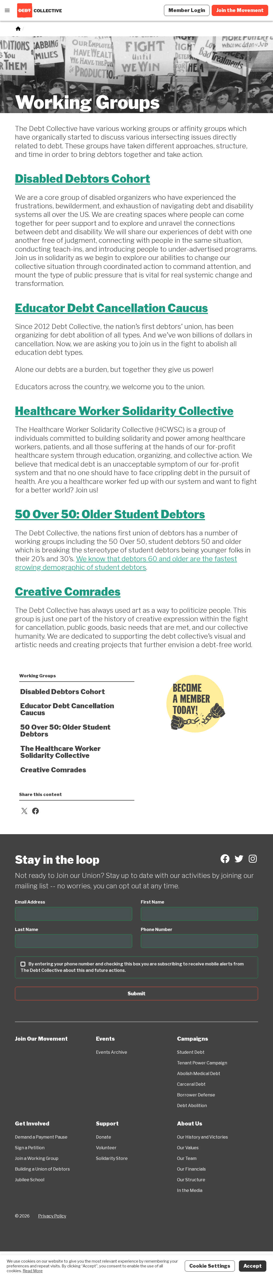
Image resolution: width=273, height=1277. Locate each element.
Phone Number (156, 929)
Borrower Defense (196, 1094)
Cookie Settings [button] (209, 1266)
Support (107, 1123)
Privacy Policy (52, 1216)
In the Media (189, 1190)
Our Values (188, 1147)
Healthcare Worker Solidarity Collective (124, 411)
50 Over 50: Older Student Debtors (110, 514)
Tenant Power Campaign (202, 1062)
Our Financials (191, 1169)
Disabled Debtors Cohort (82, 178)
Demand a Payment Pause (41, 1137)
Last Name (26, 929)
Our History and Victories (202, 1137)
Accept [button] (252, 1266)
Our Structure (191, 1179)
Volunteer (106, 1147)
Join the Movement (240, 10)
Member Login (186, 10)
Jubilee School (29, 1179)
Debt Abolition (192, 1105)
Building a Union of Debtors (42, 1169)
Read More (33, 1270)
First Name (152, 902)
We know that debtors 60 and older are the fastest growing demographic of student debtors (126, 563)
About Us (189, 1123)
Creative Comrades (68, 591)
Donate (103, 1137)
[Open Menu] (7, 10)
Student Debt (190, 1052)
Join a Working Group (36, 1158)
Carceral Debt (191, 1084)
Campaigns (192, 1039)
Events (105, 1039)
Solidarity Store (112, 1158)
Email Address (30, 902)
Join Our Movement (41, 1039)
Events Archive (111, 1052)
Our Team (186, 1158)
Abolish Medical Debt (198, 1073)
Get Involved (32, 1123)
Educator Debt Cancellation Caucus (111, 308)
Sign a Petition (30, 1147)
